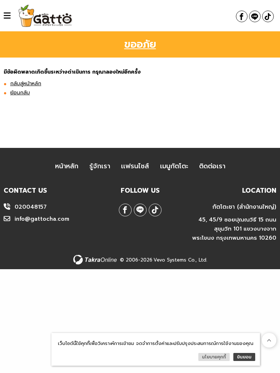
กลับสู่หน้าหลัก (25, 83)
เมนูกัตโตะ (174, 166)
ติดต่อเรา (212, 166)
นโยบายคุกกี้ (214, 357)
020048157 (31, 207)
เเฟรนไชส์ (135, 166)
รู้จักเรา (99, 166)
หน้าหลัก (66, 166)
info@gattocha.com (42, 219)
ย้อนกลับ (20, 93)
